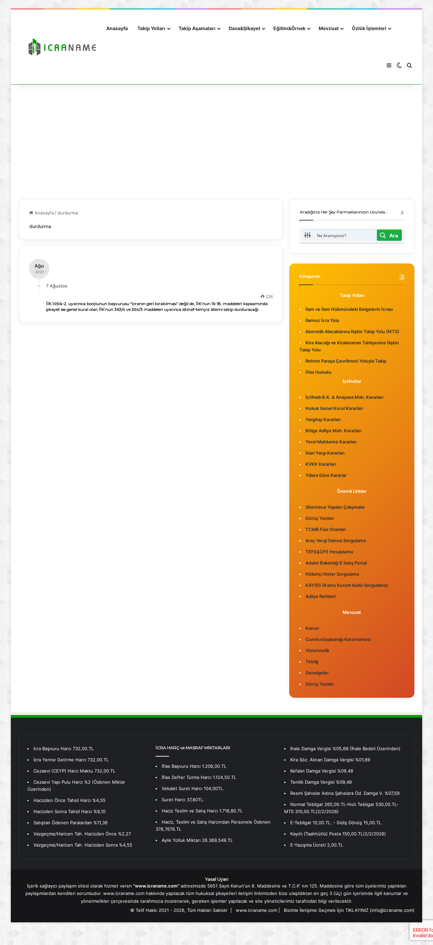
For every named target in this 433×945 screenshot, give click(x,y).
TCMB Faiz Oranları (325, 529)
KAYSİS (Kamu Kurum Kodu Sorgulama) (346, 585)
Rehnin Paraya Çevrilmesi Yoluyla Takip (345, 361)
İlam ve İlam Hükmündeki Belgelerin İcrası (349, 309)
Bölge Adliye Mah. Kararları (333, 430)
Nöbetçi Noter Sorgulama (332, 574)
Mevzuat (329, 28)
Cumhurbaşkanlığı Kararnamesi (338, 639)
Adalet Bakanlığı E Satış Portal (336, 563)
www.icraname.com (256, 910)
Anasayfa (117, 28)
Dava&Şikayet (244, 28)
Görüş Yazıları (319, 518)
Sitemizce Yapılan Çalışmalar (335, 507)
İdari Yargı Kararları (324, 453)
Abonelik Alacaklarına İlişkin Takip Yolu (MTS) (352, 331)
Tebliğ (311, 661)
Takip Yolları (151, 28)
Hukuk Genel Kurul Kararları (334, 408)
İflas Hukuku (318, 372)
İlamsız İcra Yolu (322, 320)
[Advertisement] (216, 141)
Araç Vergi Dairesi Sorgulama (335, 540)
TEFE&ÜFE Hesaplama (329, 551)
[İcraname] (60, 46)
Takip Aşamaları (197, 28)
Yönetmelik (317, 650)
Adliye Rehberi (320, 596)
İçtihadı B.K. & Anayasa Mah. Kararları (344, 397)
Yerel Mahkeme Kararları (331, 441)
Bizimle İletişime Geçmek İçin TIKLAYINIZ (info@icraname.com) (349, 910)
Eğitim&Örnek (289, 28)
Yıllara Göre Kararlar (326, 475)
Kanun (312, 628)
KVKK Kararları (320, 464)
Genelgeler (317, 672)
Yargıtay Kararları (323, 419)
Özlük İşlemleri (369, 28)
